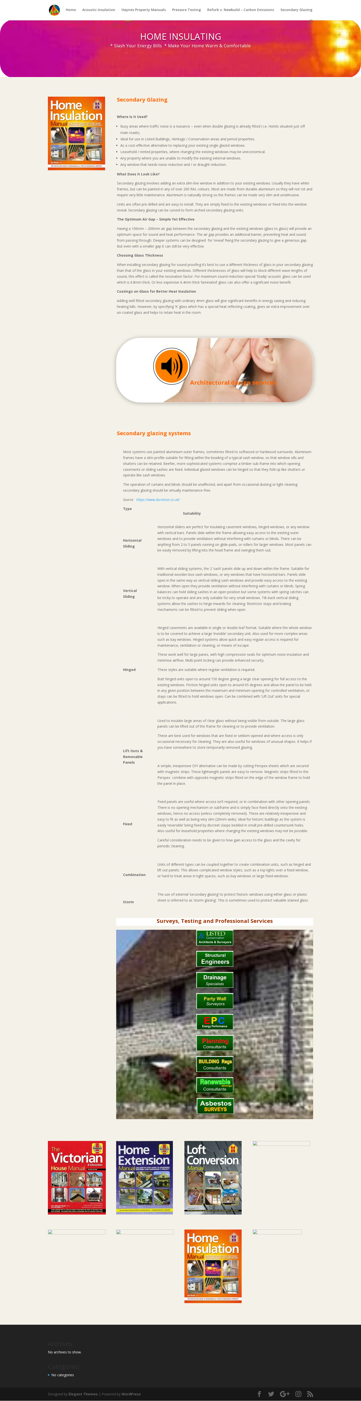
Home (71, 10)
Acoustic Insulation (98, 10)
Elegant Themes (83, 1394)
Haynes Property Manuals (144, 10)
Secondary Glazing (296, 10)
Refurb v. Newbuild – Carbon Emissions (240, 10)
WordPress (131, 1394)
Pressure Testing (186, 10)
